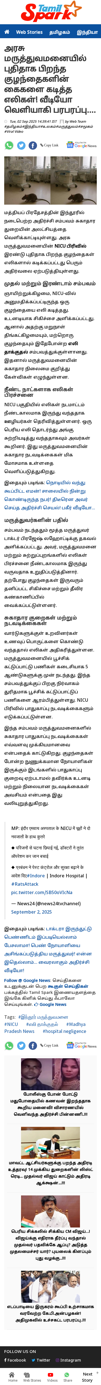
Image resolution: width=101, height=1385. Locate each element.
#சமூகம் (85, 127)
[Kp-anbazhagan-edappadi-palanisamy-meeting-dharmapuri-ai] (50, 1287)
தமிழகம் (59, 32)
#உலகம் (48, 127)
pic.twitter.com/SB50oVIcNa (41, 893)
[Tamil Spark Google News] (81, 145)
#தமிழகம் (13, 127)
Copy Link (50, 145)
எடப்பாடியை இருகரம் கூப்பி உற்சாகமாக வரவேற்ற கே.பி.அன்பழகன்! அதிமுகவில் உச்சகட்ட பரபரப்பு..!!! (50, 1314)
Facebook (16, 1360)
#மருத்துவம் (67, 127)
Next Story (87, 1377)
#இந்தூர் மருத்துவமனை (43, 1017)
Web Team (77, 122)
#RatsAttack (24, 884)
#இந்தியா (31, 127)
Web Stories (29, 32)
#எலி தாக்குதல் (41, 1024)
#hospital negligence (64, 1031)
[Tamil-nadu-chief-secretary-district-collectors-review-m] (50, 1143)
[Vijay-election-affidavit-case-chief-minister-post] (50, 1212)
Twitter (42, 1360)
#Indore (36, 876)
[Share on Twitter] (21, 145)
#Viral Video (13, 132)
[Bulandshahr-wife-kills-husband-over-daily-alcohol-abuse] (50, 1075)
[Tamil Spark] (50, 12)
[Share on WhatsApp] (9, 145)
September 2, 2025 (31, 912)
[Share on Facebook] (33, 145)
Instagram (70, 1360)
